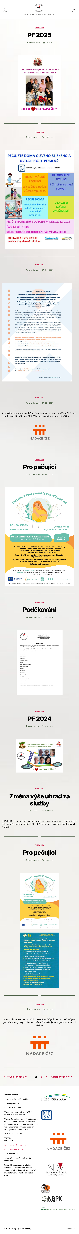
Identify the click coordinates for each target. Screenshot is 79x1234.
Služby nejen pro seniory (21, 1229)
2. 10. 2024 (49, 270)
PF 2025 (39, 35)
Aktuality (39, 27)
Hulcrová (37, 43)
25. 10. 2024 (49, 137)
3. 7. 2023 (48, 1009)
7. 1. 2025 (49, 43)
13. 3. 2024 (49, 474)
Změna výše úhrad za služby (39, 799)
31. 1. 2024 (49, 617)
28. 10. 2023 (49, 860)
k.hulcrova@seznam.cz (13, 1149)
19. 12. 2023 (49, 726)
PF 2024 (39, 718)
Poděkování (39, 609)
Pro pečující (39, 467)
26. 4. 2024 (49, 403)
